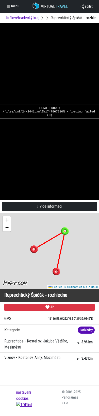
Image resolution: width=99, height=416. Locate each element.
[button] (56, 271)
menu (14, 6)
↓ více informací (49, 206)
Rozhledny (86, 330)
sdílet (88, 6)
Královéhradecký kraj (22, 17)
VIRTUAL (54, 6)
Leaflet (57, 287)
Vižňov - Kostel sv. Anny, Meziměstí (48, 357)
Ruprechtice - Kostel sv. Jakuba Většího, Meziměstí (48, 344)
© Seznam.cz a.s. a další (81, 287)
